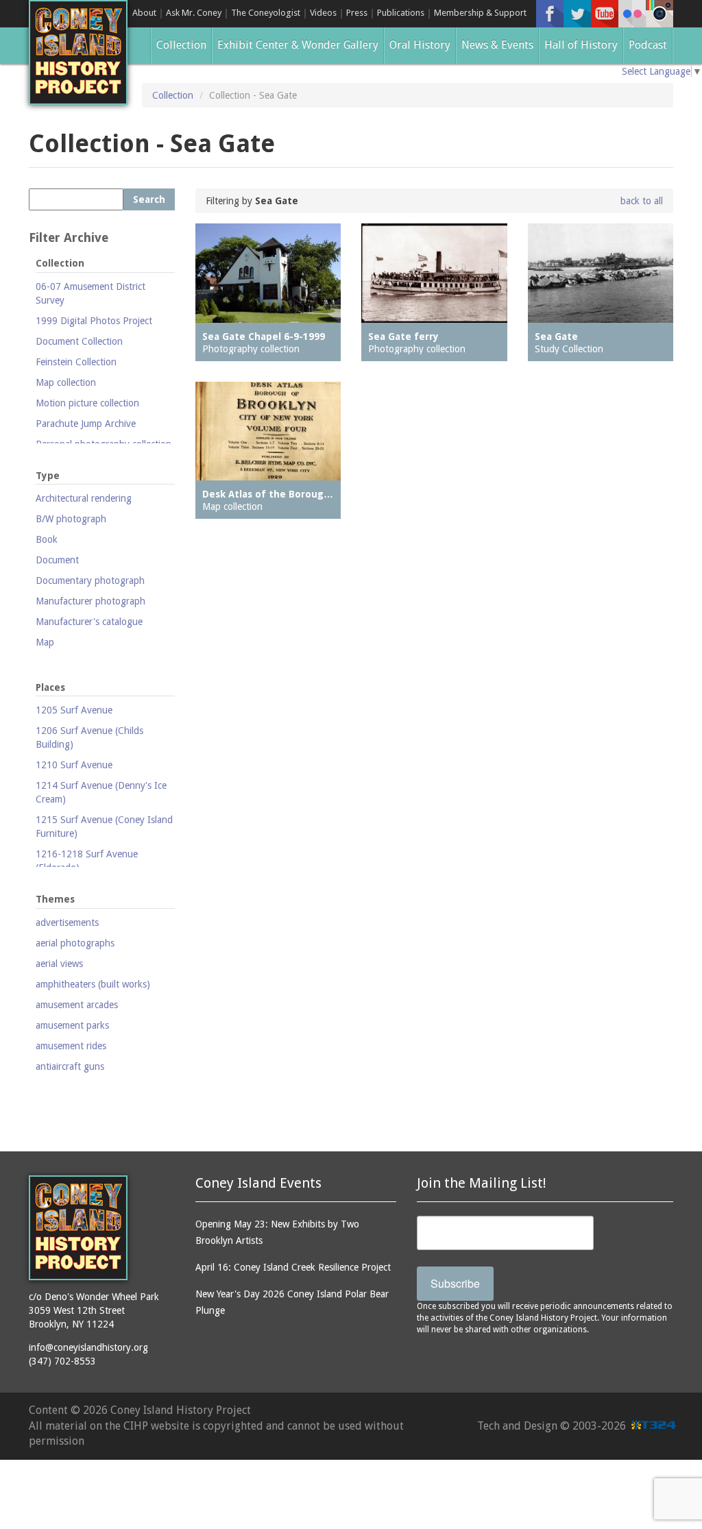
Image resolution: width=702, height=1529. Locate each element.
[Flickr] (632, 13)
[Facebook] (550, 13)
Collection (181, 44)
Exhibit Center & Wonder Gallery (297, 44)
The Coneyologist (265, 13)
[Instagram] (659, 13)
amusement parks (72, 1025)
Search (149, 199)
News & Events (497, 44)
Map (45, 642)
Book (47, 539)
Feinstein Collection (76, 361)
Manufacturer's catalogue (89, 621)
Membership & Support (480, 13)
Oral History (419, 44)
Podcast (648, 44)
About (144, 13)
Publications (400, 13)
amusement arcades (77, 1004)
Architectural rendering (84, 498)
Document (57, 559)
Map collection (66, 382)
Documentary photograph (90, 580)
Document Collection (79, 341)
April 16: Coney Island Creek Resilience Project (293, 1267)
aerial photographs (75, 943)
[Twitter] (577, 13)
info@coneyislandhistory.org (88, 1347)
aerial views (59, 963)
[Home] (78, 52)
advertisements (67, 922)
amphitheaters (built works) (93, 984)
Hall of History (581, 44)
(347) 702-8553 (62, 1361)
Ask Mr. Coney (193, 13)
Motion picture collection (87, 402)
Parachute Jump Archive (86, 423)
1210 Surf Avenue (74, 764)
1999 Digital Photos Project (94, 320)
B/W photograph (71, 518)
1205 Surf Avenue (74, 710)
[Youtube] (604, 13)
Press (356, 13)
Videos (323, 13)
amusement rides (71, 1045)
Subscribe (455, 1283)
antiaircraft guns (70, 1066)
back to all (641, 200)
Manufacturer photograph (90, 601)
